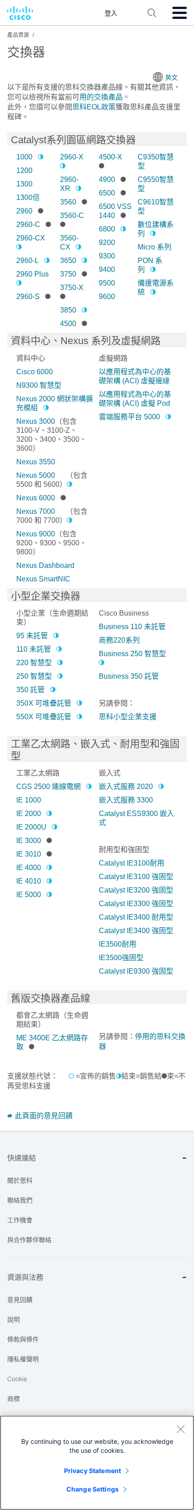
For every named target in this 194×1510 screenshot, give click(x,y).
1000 (24, 157)
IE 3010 (28, 854)
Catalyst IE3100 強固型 (136, 876)
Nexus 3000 (35, 421)
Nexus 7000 (35, 511)
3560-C (72, 215)
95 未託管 (32, 635)
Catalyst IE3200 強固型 (136, 890)
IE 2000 (28, 813)
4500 (68, 323)
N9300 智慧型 (38, 385)
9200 (107, 242)
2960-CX (30, 238)
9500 (107, 283)
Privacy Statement (92, 1470)
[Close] (180, 1428)
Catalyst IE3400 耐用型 (136, 917)
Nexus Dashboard (45, 565)
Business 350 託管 (129, 676)
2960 (24, 211)
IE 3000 (28, 840)
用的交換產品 (101, 97)
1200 (24, 170)
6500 (107, 193)
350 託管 (30, 690)
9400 (107, 269)
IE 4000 (28, 867)
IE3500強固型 (121, 957)
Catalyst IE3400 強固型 (136, 930)
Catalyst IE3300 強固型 (136, 903)
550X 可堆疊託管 (43, 717)
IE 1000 (28, 800)
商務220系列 (119, 640)
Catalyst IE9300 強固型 (136, 971)
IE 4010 (28, 881)
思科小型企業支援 (128, 717)
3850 (68, 310)
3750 (68, 274)
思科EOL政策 (93, 107)
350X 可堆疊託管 (43, 703)
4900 (107, 179)
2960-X (71, 157)
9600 (107, 296)
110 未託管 (33, 649)
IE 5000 (28, 894)
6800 (107, 229)
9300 (107, 256)
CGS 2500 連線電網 (48, 786)
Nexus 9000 (35, 534)
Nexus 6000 (35, 498)
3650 (68, 260)
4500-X (110, 157)
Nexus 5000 (35, 475)
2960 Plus (32, 274)
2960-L (27, 260)
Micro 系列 (154, 247)
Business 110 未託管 (132, 626)
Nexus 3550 (35, 462)
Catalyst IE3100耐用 (131, 863)
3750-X (71, 287)
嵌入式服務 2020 (126, 786)
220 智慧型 (34, 663)
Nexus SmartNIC (43, 579)
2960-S (28, 296)
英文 (171, 77)
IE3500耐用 (117, 944)
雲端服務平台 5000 (129, 417)
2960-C (28, 224)
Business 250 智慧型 (132, 654)
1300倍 (28, 197)
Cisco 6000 (34, 372)
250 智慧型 (34, 676)
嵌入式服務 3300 (126, 800)
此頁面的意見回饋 (43, 1116)
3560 (68, 202)
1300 (24, 184)
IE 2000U (31, 827)
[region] (97, 1462)
